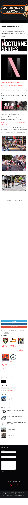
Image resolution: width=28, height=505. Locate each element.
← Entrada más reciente (7, 372)
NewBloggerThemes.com (21, 495)
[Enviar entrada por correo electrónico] (2, 332)
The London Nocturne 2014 (10, 27)
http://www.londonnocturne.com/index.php (11, 82)
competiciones (10, 330)
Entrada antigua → (22, 372)
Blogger (21, 493)
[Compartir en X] (6, 333)
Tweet (14, 321)
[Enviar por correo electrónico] (4, 333)
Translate (11, 390)
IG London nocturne (17, 330)
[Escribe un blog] (5, 333)
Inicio (15, 372)
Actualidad (5, 330)
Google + (15, 326)
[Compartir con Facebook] (8, 333)
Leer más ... (9, 403)
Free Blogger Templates (14, 496)
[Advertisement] (14, 259)
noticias (22, 330)
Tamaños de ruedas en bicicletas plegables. (15, 416)
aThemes (7, 495)
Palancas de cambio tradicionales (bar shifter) (16, 410)
